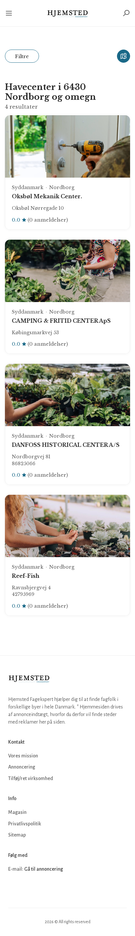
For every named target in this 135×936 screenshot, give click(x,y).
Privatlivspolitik (24, 823)
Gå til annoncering (43, 869)
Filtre (22, 56)
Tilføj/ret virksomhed (30, 778)
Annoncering (21, 767)
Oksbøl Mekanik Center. (47, 196)
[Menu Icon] (9, 13)
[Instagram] (28, 889)
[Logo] (67, 13)
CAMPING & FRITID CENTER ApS (61, 320)
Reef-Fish (25, 576)
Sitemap (17, 835)
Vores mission (23, 755)
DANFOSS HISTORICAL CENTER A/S (66, 445)
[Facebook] (14, 889)
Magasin (17, 812)
